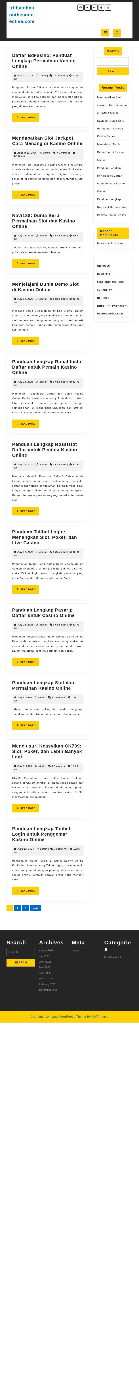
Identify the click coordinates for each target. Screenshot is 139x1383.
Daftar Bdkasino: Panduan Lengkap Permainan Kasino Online (44, 61)
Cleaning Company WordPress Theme (58, 1016)
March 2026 (46, 978)
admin (43, 75)
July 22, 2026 (25, 235)
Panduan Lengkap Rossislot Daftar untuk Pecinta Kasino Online (44, 450)
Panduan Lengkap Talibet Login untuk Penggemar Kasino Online (41, 834)
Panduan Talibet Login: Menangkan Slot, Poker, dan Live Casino (44, 537)
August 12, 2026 (27, 153)
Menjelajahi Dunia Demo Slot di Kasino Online (110, 152)
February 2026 (47, 984)
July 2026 (44, 956)
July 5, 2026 (24, 766)
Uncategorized (112, 956)
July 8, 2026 (24, 697)
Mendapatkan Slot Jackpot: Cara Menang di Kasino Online (112, 105)
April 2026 (45, 972)
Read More (29, 119)
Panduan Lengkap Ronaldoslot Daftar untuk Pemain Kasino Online (47, 367)
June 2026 (45, 961)
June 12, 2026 (25, 849)
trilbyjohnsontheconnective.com (21, 14)
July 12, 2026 (25, 299)
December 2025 (48, 989)
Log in (75, 950)
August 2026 (46, 950)
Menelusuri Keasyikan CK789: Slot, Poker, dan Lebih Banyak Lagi (47, 751)
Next (35, 908)
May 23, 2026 (25, 75)
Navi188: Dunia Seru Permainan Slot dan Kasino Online (43, 221)
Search (113, 51)
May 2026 (44, 967)
